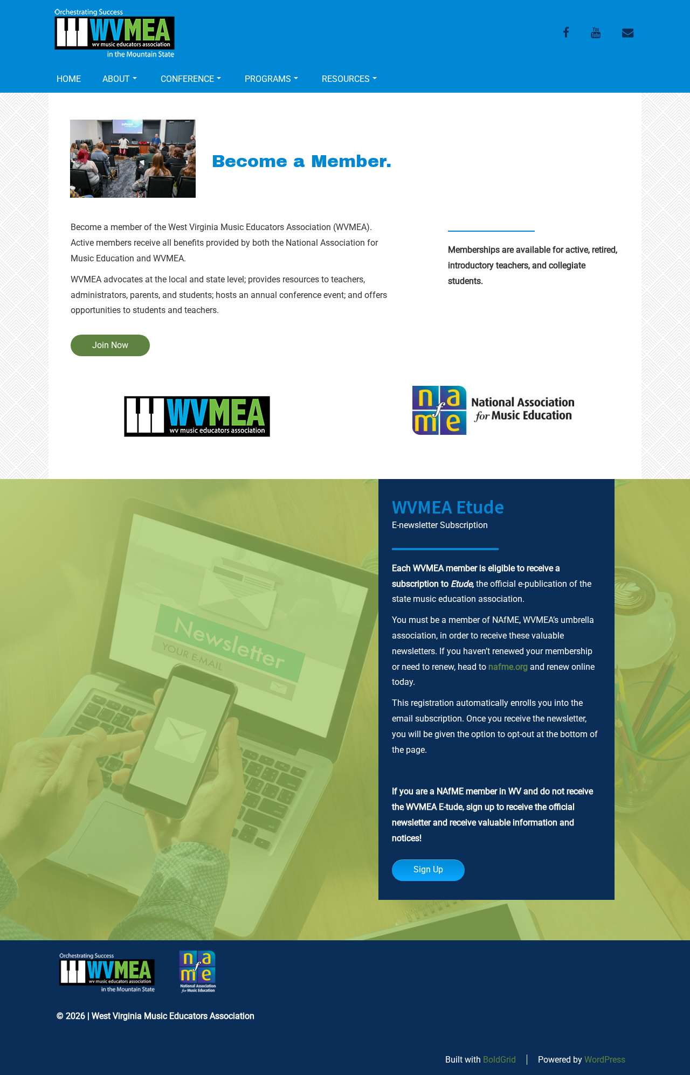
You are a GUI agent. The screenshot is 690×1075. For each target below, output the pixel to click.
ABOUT (116, 79)
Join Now (110, 345)
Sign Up (428, 869)
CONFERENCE (187, 79)
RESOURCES (346, 79)
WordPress (604, 1060)
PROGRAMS (268, 79)
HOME (69, 79)
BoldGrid (499, 1060)
